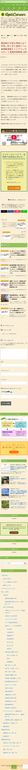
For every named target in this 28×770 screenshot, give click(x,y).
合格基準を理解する (10, 675)
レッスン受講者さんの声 (10, 582)
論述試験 (6, 726)
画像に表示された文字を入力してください (11, 388)
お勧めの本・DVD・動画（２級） (12, 742)
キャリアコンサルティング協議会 (12, 711)
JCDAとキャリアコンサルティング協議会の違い (15, 611)
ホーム (4, 35)
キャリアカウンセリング (8, 588)
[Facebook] (11, 211)
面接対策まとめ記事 (10, 707)
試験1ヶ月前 (9, 688)
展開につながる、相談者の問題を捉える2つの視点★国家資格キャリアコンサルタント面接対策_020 (18, 284)
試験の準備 (9, 691)
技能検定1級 (5, 729)
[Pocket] (17, 211)
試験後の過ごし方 (10, 694)
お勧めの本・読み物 (11, 616)
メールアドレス (5, 370)
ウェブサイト (4, 379)
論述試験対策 (9, 704)
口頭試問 (10, 632)
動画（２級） (7, 749)
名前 (2, 361)
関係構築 (10, 661)
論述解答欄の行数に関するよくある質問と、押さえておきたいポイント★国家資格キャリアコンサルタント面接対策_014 (18, 269)
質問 (9, 648)
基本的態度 (10, 639)
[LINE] (24, 211)
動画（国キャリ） (13, 199)
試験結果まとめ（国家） (10, 723)
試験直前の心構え (10, 698)
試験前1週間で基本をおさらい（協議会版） (14, 715)
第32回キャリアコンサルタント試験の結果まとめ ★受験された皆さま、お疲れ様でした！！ (18, 468)
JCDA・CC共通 (19, 35)
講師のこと (6, 585)
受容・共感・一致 (10, 671)
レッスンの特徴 (14, 188)
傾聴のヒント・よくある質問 (13, 625)
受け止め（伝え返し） (11, 668)
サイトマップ (8, 4)
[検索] (26, 1)
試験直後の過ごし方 (10, 701)
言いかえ (10, 645)
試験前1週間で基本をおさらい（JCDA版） (14, 603)
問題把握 (10, 635)
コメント (3, 347)
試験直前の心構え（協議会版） (13, 719)
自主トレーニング (22, 199)
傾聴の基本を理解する (11, 652)
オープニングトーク (10, 619)
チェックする (14, 452)
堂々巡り (10, 642)
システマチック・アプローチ (11, 746)
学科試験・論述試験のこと (12, 678)
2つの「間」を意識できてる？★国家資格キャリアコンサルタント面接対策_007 (18, 310)
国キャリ (11, 35)
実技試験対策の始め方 (11, 681)
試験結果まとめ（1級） (9, 733)
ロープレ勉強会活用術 (11, 622)
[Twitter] (4, 211)
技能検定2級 (5, 739)
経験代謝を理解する (10, 598)
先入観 (9, 629)
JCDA (5, 595)
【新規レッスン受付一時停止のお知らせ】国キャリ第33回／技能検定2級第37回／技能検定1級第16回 (18, 492)
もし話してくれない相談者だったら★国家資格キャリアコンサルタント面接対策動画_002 (18, 254)
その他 (4, 575)
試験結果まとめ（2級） (10, 752)
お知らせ (6, 578)
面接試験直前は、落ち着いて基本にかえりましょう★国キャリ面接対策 (18, 297)
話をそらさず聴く (12, 655)
